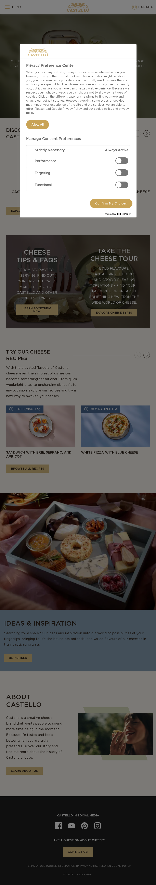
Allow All (37, 124)
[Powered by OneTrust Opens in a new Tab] (119, 214)
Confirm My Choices (111, 203)
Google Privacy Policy (67, 108)
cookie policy (103, 108)
